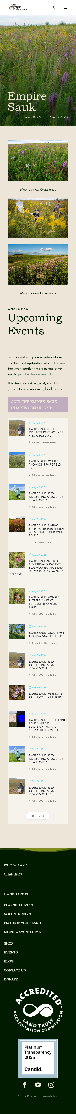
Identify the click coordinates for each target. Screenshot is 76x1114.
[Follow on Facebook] (25, 1085)
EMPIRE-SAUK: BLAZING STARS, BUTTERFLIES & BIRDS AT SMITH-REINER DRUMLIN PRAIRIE (46, 530)
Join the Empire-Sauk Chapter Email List (34, 404)
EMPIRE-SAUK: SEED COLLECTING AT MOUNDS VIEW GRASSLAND (46, 432)
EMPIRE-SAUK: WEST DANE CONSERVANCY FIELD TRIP (46, 695)
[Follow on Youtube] (38, 1085)
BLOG (8, 961)
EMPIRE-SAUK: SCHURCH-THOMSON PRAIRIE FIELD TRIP (45, 465)
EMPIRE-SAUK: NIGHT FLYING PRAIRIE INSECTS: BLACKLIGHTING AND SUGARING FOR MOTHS (47, 725)
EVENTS (11, 952)
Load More (38, 816)
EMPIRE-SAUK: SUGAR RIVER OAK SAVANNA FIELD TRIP (46, 634)
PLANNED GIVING (18, 905)
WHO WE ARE (15, 865)
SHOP (8, 943)
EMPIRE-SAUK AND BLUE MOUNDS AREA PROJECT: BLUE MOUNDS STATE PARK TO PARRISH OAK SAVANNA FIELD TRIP (36, 567)
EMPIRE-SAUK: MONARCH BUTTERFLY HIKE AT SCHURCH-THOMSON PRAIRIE (45, 602)
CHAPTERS (13, 874)
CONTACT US (15, 970)
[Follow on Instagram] (51, 1085)
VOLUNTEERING (17, 914)
